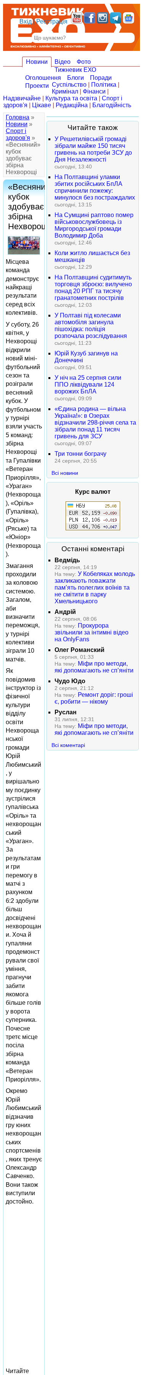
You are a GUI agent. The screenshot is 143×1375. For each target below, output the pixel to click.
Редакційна (72, 105)
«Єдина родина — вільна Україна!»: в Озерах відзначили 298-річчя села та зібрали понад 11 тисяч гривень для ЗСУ (95, 422)
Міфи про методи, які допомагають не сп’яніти (94, 667)
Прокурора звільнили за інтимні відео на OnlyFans (92, 632)
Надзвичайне (22, 98)
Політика (103, 84)
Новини (37, 62)
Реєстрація (51, 21)
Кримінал (65, 91)
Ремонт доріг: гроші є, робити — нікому (94, 698)
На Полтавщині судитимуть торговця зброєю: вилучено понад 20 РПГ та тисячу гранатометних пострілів (93, 287)
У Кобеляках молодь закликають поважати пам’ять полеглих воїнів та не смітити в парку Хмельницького (95, 587)
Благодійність (111, 105)
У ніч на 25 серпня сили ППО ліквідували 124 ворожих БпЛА (88, 384)
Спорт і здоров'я (18, 134)
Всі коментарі (68, 745)
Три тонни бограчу (80, 453)
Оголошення (43, 78)
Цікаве (41, 105)
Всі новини (64, 473)
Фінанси (94, 91)
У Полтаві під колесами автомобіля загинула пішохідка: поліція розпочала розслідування (91, 325)
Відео (63, 62)
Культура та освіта (71, 98)
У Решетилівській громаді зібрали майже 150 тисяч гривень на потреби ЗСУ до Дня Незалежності (93, 149)
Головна (17, 117)
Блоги (75, 78)
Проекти (37, 85)
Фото (84, 62)
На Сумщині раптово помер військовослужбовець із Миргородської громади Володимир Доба (94, 225)
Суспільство (69, 84)
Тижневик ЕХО (75, 70)
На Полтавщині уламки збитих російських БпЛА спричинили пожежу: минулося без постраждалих (95, 187)
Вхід (25, 21)
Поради (101, 78)
